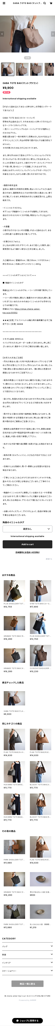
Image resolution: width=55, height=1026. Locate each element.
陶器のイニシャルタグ (13, 522)
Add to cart (27, 544)
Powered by (24, 1000)
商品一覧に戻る (27, 984)
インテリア (6, 963)
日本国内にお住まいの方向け (27, 552)
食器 (4, 954)
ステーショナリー (9, 971)
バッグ (4, 946)
